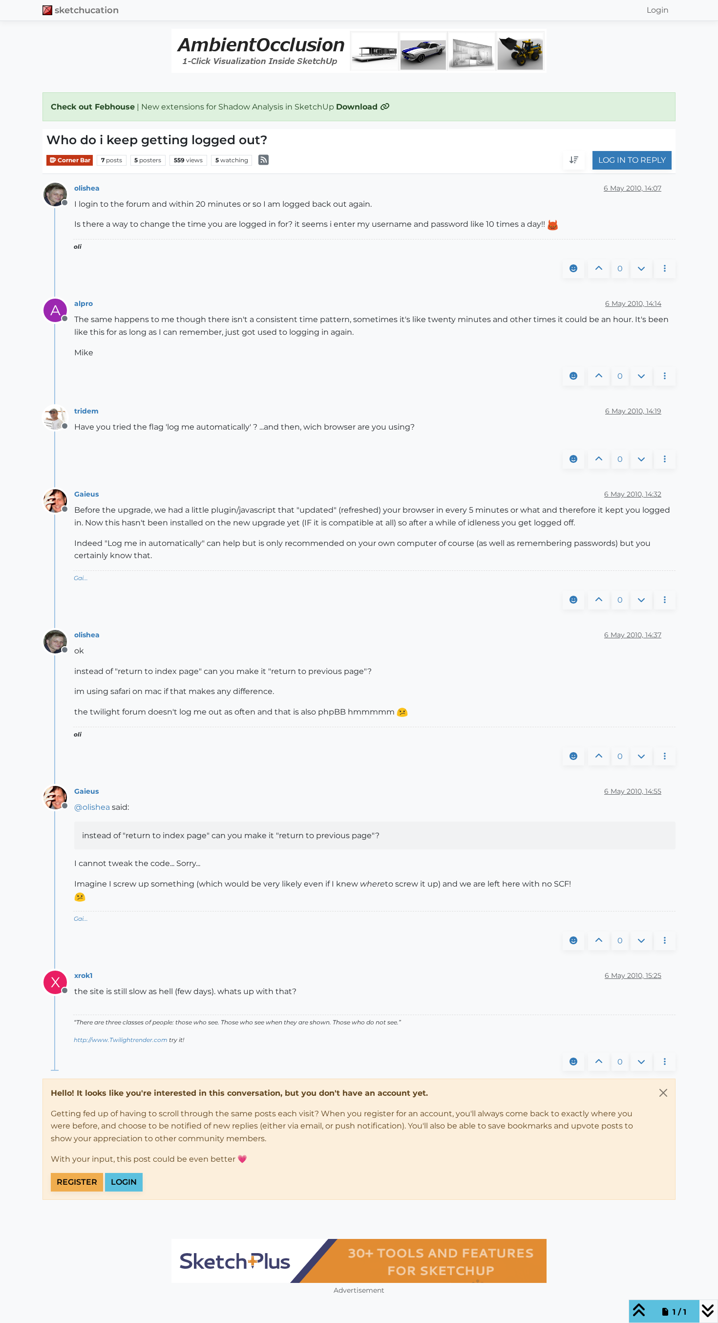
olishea (87, 188)
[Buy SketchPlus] (359, 1261)
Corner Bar (73, 160)
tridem (86, 411)
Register (77, 1182)
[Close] (663, 1092)
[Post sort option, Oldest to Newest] (574, 161)
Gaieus (86, 494)
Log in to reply (632, 160)
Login (124, 1182)
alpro (83, 303)
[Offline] (58, 193)
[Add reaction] (573, 269)
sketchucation (87, 10)
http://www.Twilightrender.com (121, 1039)
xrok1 (83, 975)
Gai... (81, 578)
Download (358, 106)
